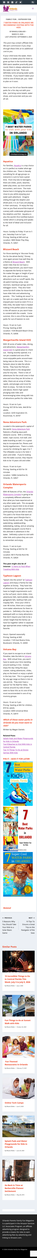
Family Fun (11, 19)
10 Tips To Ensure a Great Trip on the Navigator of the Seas (28, 925)
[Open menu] (33, 8)
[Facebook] (4, 2)
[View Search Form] (33, 2)
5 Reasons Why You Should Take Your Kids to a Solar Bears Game (9, 925)
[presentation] (18, 961)
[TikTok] (16, 2)
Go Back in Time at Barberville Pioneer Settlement (14, 1188)
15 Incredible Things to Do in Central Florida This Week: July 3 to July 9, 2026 (17, 979)
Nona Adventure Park (21, 429)
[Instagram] (12, 2)
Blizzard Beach (19, 262)
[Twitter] (20, 2)
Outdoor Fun (24, 19)
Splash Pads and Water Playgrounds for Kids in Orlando (16, 1144)
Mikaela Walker (18, 31)
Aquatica (17, 165)
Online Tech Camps (14, 1102)
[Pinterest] (8, 2)
